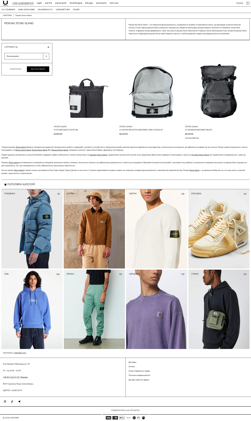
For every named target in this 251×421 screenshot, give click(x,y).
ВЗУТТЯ (48, 3)
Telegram (24, 377)
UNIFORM (7, 15)
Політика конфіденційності (139, 375)
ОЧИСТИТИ (15, 69)
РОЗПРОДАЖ (76, 3)
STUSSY (76, 9)
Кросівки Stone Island (98, 155)
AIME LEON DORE (26, 9)
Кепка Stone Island (39, 150)
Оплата (132, 366)
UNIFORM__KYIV (20, 353)
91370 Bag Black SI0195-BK (66, 130)
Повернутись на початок (125, 410)
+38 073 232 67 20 (11, 377)
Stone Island (21, 147)
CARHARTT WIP (63, 9)
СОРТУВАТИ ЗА (11, 47)
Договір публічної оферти (139, 380)
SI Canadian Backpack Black (198, 130)
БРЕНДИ (89, 3)
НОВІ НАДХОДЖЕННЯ (23, 3)
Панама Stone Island (59, 150)
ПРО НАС (114, 3)
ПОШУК (239, 3)
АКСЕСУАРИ (61, 3)
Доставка (132, 362)
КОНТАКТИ (101, 3)
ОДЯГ (39, 3)
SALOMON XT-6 (45, 9)
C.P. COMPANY (8, 9)
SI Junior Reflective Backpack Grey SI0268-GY (141, 130)
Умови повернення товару (139, 371)
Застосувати (38, 69)
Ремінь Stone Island (23, 150)
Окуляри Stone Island (200, 155)
